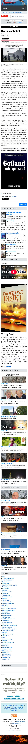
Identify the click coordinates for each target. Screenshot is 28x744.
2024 (3, 637)
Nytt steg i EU (5, 652)
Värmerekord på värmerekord (9, 585)
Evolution (4, 383)
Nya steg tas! (5, 583)
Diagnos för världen (7, 592)
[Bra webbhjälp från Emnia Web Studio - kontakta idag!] (14, 688)
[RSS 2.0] (14, 715)
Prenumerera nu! (17, 709)
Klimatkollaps (5, 644)
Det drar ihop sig (6, 657)
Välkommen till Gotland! (9, 416)
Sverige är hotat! (18, 12)
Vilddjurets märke (6, 649)
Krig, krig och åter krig (7, 634)
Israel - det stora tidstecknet (9, 608)
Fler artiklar (23, 204)
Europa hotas (5, 479)
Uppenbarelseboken (7, 623)
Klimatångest (5, 645)
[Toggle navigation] (23, 8)
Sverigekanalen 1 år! (12, 233)
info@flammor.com (20, 721)
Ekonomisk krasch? (7, 602)
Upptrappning (5, 620)
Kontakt (14, 711)
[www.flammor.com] (14, 3)
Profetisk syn (5, 500)
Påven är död (5, 600)
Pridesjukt (4, 640)
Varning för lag (5, 659)
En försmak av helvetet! (8, 578)
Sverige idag (10, 220)
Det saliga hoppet (6, 655)
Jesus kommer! (6, 613)
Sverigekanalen (11, 244)
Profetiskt (4, 598)
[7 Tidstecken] (14, 543)
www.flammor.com (16, 723)
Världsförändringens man (8, 618)
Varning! (4, 566)
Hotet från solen (6, 595)
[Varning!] (14, 560)
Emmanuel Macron (6, 654)
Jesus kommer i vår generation (9, 625)
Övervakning (5, 593)
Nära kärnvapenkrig (7, 627)
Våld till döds (5, 605)
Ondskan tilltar (5, 607)
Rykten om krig (5, 635)
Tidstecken (11, 12)
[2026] (14, 511)
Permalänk (14, 196)
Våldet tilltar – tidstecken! (8, 610)
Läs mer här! (7, 366)
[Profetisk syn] (14, 494)
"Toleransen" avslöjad (8, 447)
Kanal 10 (8, 707)
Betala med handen (7, 650)
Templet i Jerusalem (7, 622)
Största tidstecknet (6, 615)
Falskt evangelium (7, 463)
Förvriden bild (5, 588)
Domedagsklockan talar (8, 630)
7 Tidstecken (5, 549)
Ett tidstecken (5, 586)
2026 (2, 516)
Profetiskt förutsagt (7, 597)
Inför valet (4, 430)
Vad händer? (5, 612)
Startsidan (5, 12)
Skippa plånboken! (6, 581)
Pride (3, 576)
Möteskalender (18, 705)
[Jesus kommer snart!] (14, 527)
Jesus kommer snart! (8, 533)
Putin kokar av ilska (7, 400)
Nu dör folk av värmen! (7, 580)
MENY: (4, 8)
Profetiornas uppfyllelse (8, 603)
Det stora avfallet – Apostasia (9, 629)
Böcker (14, 707)
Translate (19, 22)
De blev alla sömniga (7, 639)
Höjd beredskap (6, 617)
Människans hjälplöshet (8, 642)
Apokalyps (4, 632)
